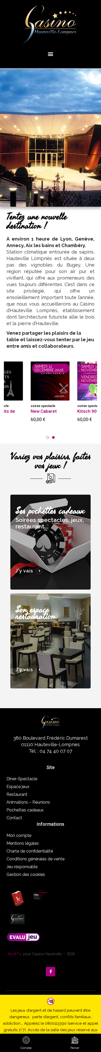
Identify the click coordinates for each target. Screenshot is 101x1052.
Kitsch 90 (65, 411)
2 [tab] (53, 437)
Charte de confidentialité (29, 851)
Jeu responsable (22, 866)
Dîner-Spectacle (21, 778)
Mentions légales (22, 843)
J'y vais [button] (24, 570)
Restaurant (16, 794)
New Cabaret (22, 411)
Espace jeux (17, 786)
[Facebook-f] (50, 971)
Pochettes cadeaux (25, 810)
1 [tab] (47, 437)
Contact (14, 817)
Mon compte (18, 835)
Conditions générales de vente (35, 858)
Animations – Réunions (28, 802)
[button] (50, 53)
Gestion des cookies (25, 874)
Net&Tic (15, 954)
